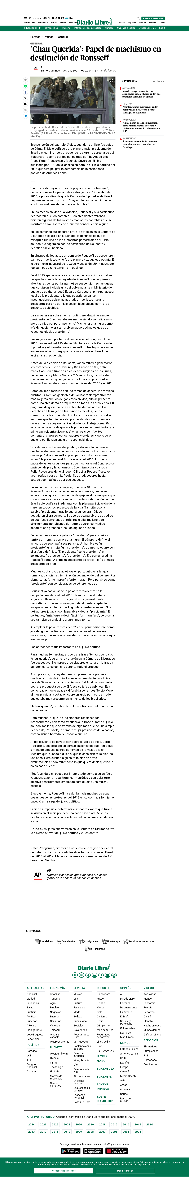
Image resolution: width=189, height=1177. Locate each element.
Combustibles (51, 28)
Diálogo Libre (34, 1030)
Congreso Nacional (32, 1066)
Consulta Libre (82, 1102)
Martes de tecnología (56, 1077)
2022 (55, 1124)
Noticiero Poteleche (126, 1022)
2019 (90, 1124)
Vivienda (55, 1025)
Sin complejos (82, 1076)
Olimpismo (103, 1025)
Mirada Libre (127, 998)
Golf (99, 1012)
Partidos (32, 1051)
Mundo (63, 23)
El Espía (124, 1016)
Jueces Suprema (147, 28)
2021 (67, 1124)
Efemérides (150, 1046)
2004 (138, 1131)
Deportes (132, 23)
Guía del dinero (152, 1034)
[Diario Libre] (94, 21)
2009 (78, 1131)
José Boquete (35, 1034)
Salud (30, 1007)
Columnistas (127, 1028)
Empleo (54, 1007)
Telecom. (55, 1030)
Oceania (125, 1089)
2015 (138, 1124)
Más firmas (127, 1037)
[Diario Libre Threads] (107, 975)
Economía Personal (79, 1096)
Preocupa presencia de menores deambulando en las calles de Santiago (140, 144)
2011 (55, 1131)
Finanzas (55, 994)
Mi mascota (81, 1041)
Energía (54, 1016)
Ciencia (54, 1058)
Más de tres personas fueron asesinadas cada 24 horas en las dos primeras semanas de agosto (141, 94)
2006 (114, 1131)
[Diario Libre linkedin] (94, 975)
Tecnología (56, 1067)
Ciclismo (102, 1016)
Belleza (78, 1016)
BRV (99, 1046)
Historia (54, 1071)
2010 (67, 1131)
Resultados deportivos (103, 1036)
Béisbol (101, 1003)
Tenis (100, 1021)
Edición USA (105, 1068)
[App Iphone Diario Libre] (93, 1151)
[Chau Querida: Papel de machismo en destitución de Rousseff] (25, 86)
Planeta (152, 23)
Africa (123, 1084)
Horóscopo (150, 1060)
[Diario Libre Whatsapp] (114, 975)
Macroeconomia (59, 1041)
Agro (53, 1003)
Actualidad (43, 23)
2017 (114, 1124)
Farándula (79, 1007)
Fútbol (100, 998)
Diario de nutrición (79, 1054)
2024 (31, 1124)
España (124, 1062)
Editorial (125, 1003)
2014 (149, 1124)
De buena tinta (128, 1007)
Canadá (124, 1071)
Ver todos (158, 81)
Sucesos (32, 1021)
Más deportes (105, 1030)
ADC (122, 994)
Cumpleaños (151, 1051)
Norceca (109, 28)
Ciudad (31, 998)
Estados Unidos (129, 1049)
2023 (43, 1124)
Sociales (79, 1025)
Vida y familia (81, 1060)
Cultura (78, 1003)
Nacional (32, 994)
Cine (76, 998)
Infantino (66, 28)
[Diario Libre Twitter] (88, 975)
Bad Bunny (164, 28)
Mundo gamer (152, 1030)
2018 (102, 1124)
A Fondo (31, 1025)
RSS (146, 1055)
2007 (102, 1131)
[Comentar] (25, 104)
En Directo (126, 1012)
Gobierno (32, 1071)
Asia (122, 1080)
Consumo (55, 1021)
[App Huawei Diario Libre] (116, 1151)
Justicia (31, 1012)
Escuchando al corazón (82, 1089)
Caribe (124, 1093)
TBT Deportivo (105, 1050)
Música (78, 994)
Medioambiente (59, 1053)
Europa (124, 1067)
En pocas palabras (79, 1082)
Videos (162, 23)
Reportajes (33, 1039)
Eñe (76, 1064)
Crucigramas (151, 1064)
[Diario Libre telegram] (101, 975)
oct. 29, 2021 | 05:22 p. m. (78, 70)
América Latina (129, 1053)
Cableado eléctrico (126, 28)
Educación (33, 1003)
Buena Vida (80, 1021)
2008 (90, 1131)
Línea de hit (103, 1041)
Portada (35, 37)
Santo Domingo (50, 70)
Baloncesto (103, 994)
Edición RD (104, 1076)
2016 (126, 1124)
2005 (126, 1131)
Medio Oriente (128, 1076)
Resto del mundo (125, 1100)
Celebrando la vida (81, 1070)
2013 (31, 1131)
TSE (29, 1060)
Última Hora (29, 23)
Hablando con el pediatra (83, 1047)
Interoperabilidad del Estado (87, 28)
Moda (77, 1012)
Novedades (80, 1030)
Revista (122, 23)
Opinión (142, 23)
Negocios (55, 1012)
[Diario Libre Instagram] (81, 975)
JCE (29, 1055)
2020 (78, 1124)
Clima (53, 1062)
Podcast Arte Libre (81, 1036)
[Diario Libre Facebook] (75, 975)
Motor (100, 1007)
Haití (123, 1058)
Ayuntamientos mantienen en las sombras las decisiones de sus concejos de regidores (140, 110)
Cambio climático (55, 1084)
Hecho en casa (152, 1025)
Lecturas (125, 1032)
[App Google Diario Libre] (71, 1151)
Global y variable (54, 1036)
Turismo (55, 998)
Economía (73, 23)
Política (53, 23)
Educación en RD (32, 28)
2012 (43, 1131)
